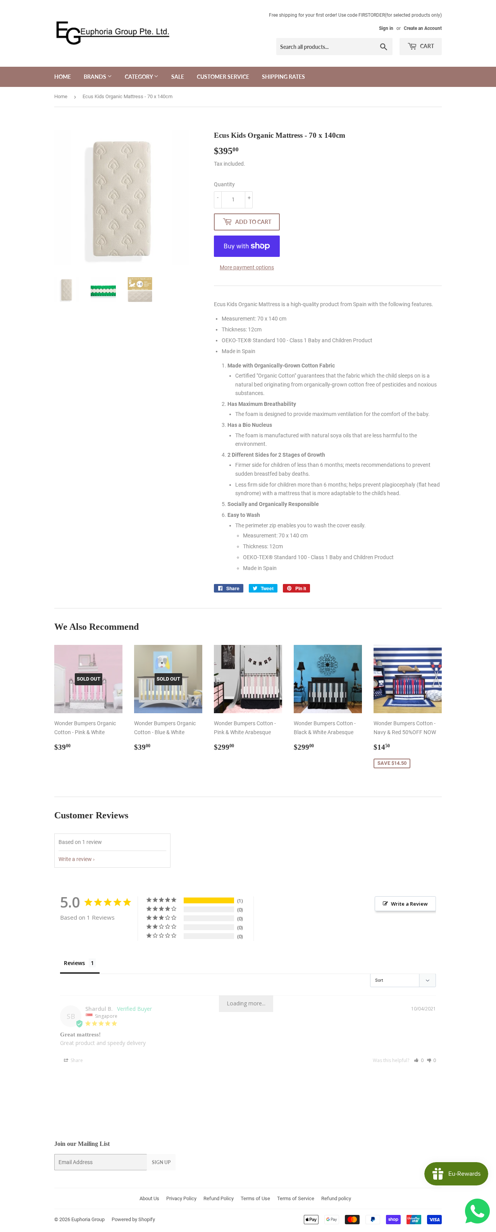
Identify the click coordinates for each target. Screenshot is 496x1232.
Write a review (75, 859)
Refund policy (336, 1198)
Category (139, 76)
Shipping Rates (283, 76)
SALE (177, 76)
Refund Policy (218, 1198)
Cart (426, 46)
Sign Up (161, 1162)
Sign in (386, 28)
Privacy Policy (181, 1198)
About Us (149, 1198)
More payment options (247, 267)
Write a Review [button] (409, 903)
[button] (418, 1060)
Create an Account (423, 28)
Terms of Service (295, 1198)
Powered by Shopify (133, 1219)
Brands (95, 76)
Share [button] (76, 1060)
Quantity (224, 184)
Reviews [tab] (74, 963)
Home (62, 76)
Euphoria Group (88, 1219)
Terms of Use (255, 1198)
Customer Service (223, 76)
